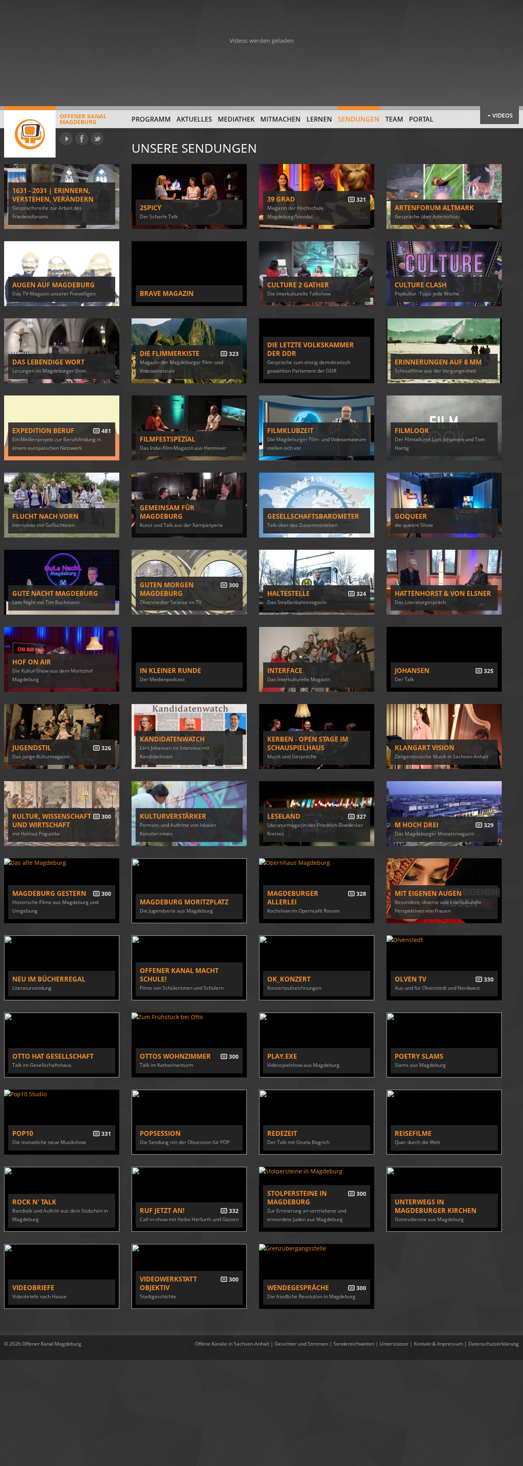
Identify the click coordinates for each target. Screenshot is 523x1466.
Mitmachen (280, 119)
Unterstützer (394, 1343)
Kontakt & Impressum (438, 1343)
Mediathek (236, 119)
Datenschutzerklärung (493, 1343)
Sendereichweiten (353, 1343)
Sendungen (359, 119)
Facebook (81, 138)
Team (394, 119)
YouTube (66, 138)
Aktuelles (194, 119)
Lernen (319, 119)
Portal (421, 119)
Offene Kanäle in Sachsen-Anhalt (232, 1343)
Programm (151, 119)
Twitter (97, 138)
